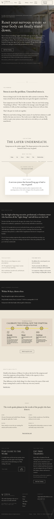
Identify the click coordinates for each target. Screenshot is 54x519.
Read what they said (27, 433)
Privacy (30, 514)
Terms (34, 514)
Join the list (21, 469)
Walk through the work (27, 351)
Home (24, 496)
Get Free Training (45, 2)
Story (15, 2)
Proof (31, 2)
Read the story (6, 387)
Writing (26, 2)
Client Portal (35, 2)
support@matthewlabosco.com (45, 496)
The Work (20, 2)
